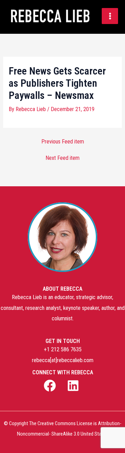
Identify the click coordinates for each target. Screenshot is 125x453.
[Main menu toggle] (110, 16)
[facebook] (51, 386)
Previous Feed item (62, 142)
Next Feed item (62, 158)
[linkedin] (74, 386)
